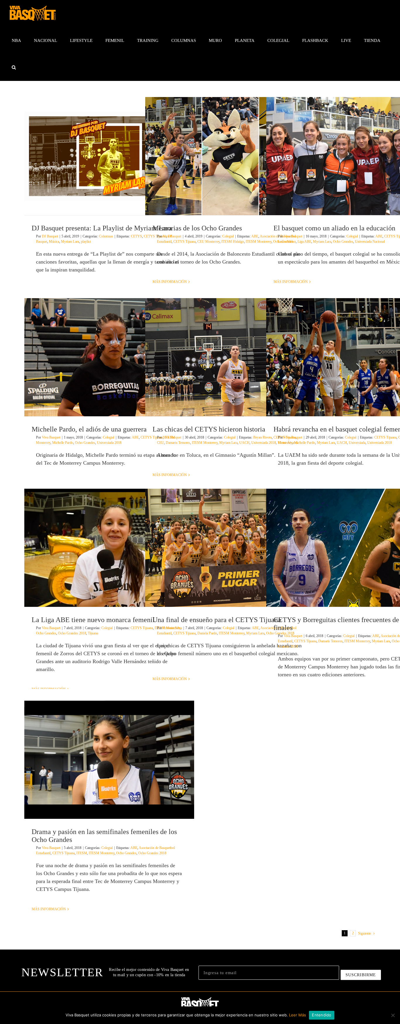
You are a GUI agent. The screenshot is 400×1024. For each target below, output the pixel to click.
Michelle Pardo (62, 443)
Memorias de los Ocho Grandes (197, 228)
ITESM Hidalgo (232, 242)
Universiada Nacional (370, 242)
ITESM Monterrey (258, 242)
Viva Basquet (172, 236)
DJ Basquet (50, 236)
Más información (170, 282)
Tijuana (93, 633)
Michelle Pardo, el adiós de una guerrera (89, 429)
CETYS (136, 236)
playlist (86, 242)
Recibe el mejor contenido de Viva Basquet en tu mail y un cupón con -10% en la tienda (149, 972)
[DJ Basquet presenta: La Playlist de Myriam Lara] (109, 156)
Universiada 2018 (109, 443)
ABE (254, 236)
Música (54, 242)
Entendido (321, 1015)
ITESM (81, 853)
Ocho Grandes (343, 242)
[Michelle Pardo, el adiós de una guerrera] (109, 357)
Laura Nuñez (287, 242)
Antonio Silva (172, 628)
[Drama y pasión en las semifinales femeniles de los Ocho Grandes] (109, 760)
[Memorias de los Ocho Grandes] (230, 156)
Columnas (106, 236)
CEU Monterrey (208, 242)
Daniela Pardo (207, 633)
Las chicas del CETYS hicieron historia (209, 429)
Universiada (357, 443)
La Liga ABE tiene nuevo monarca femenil (93, 620)
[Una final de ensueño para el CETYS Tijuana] (230, 548)
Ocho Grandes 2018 (72, 633)
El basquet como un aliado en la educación (334, 228)
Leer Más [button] (297, 1015)
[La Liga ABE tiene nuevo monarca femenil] (109, 548)
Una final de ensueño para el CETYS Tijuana (217, 620)
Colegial (228, 236)
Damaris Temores (178, 443)
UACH (244, 443)
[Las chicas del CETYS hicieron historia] (230, 357)
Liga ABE (304, 242)
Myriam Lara (70, 242)
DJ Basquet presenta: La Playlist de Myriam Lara (102, 228)
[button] (13, 67)
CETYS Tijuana (184, 242)
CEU (160, 443)
